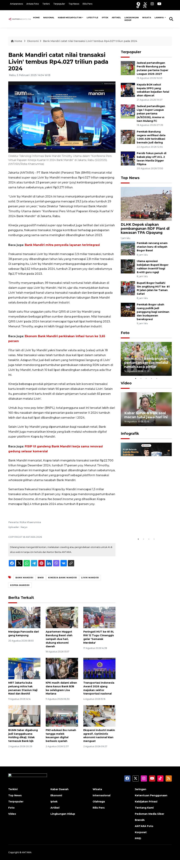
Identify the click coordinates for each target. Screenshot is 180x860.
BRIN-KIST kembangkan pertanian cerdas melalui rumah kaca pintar (146, 362)
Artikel (116, 17)
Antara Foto (32, 3)
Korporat (141, 832)
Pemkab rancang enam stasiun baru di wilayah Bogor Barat (152, 247)
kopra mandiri (20, 585)
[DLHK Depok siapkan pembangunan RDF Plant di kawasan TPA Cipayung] (146, 203)
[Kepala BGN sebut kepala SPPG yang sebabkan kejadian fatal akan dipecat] (128, 89)
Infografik (130, 433)
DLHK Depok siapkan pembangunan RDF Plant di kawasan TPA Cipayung (145, 228)
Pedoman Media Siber (149, 813)
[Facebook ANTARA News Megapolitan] (138, 3)
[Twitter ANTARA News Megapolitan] (145, 3)
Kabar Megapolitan (70, 17)
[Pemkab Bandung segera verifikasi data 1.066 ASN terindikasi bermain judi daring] (128, 136)
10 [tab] (146, 429)
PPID (138, 838)
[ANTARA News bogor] (19, 19)
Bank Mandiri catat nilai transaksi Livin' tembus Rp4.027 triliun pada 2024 (90, 41)
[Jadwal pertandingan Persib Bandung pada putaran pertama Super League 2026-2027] (128, 68)
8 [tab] (162, 424)
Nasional (48, 17)
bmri (41, 577)
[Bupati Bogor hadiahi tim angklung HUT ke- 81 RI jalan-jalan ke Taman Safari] (128, 288)
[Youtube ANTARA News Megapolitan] (159, 3)
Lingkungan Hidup (131, 18)
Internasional (101, 795)
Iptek (105, 17)
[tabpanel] (146, 359)
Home (36, 17)
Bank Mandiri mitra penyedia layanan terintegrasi (62, 245)
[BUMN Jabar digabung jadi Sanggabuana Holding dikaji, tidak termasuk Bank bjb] (24, 715)
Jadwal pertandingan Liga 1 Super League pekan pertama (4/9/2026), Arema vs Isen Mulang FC (151, 113)
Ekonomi (33, 41)
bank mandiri (24, 577)
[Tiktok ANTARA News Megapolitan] (138, 6)
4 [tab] (151, 378)
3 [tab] (146, 378)
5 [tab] (157, 378)
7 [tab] (157, 424)
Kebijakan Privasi (146, 801)
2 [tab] (141, 378)
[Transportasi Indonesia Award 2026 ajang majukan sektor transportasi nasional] (99, 668)
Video (126, 383)
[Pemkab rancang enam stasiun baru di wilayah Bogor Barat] (128, 248)
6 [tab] (151, 424)
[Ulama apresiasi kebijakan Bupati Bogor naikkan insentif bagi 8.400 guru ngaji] (128, 266)
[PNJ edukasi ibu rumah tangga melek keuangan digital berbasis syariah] (62, 715)
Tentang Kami (144, 807)
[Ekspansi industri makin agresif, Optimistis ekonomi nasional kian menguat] (99, 715)
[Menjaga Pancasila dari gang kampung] (24, 617)
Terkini (46, 3)
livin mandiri (90, 577)
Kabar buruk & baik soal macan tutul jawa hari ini (146, 415)
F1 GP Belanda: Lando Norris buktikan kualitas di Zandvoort (145, 523)
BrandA (140, 820)
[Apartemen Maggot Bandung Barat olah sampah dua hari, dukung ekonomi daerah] (62, 617)
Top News (74, 3)
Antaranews (16, 3)
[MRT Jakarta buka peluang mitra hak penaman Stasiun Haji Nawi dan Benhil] (24, 668)
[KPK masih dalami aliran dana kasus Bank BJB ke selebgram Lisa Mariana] (62, 668)
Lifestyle (92, 17)
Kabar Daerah (59, 789)
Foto (125, 333)
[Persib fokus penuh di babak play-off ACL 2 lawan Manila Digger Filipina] (128, 158)
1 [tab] (135, 378)
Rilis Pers (87, 3)
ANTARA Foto (144, 826)
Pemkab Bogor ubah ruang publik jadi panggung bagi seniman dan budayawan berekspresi (153, 312)
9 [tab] (167, 424)
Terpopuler (59, 3)
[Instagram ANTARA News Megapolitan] (152, 3)
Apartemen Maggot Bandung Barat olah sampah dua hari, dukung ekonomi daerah (59, 639)
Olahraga (99, 801)
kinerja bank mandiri (62, 577)
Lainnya (159, 17)
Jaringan (140, 789)
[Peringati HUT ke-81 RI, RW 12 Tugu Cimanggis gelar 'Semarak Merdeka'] (99, 617)
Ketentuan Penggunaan (151, 795)
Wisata (146, 17)
